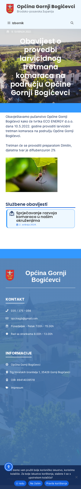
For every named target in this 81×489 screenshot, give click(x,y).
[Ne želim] (76, 477)
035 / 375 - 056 (21, 310)
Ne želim (35, 483)
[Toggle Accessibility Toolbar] (9, 467)
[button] (72, 23)
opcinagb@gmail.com (24, 318)
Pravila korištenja (56, 483)
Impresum (17, 387)
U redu (20, 483)
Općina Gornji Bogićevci (46, 6)
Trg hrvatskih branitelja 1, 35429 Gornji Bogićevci (40, 372)
